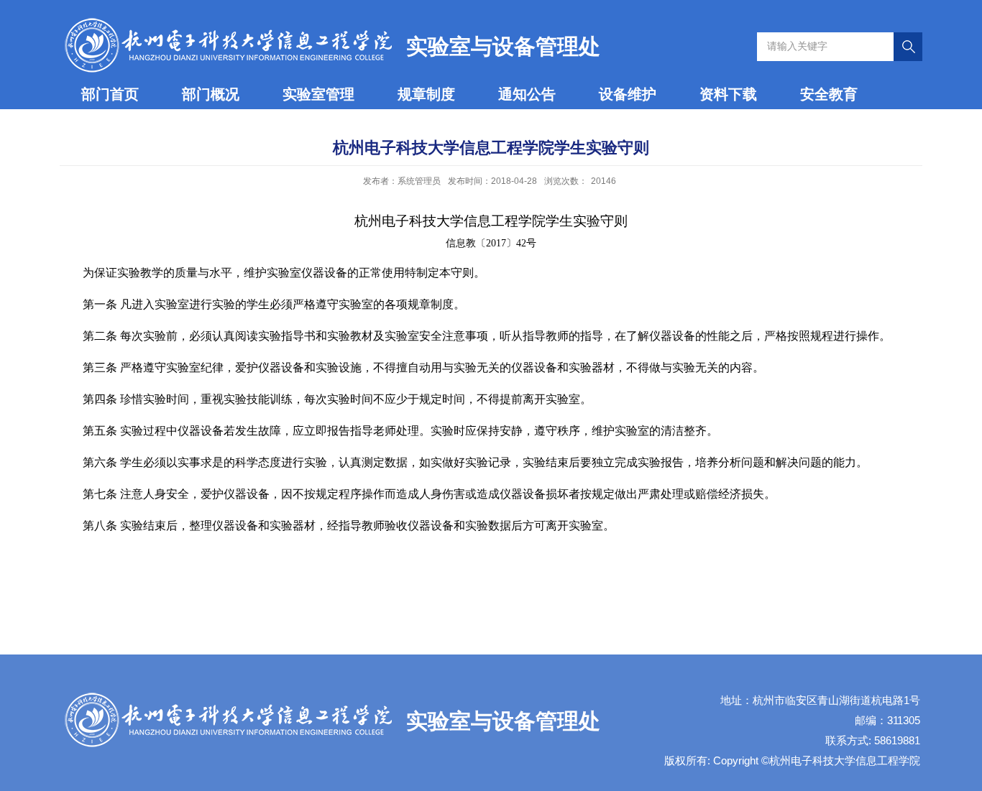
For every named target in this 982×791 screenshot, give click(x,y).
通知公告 (527, 94)
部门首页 (110, 94)
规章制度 (426, 94)
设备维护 (627, 94)
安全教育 (829, 94)
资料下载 (728, 94)
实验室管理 (318, 94)
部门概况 (210, 94)
